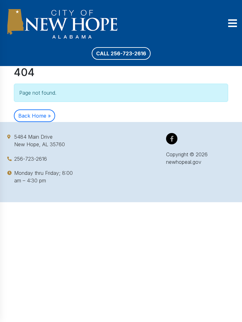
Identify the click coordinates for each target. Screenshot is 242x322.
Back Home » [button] (34, 116)
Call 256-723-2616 (121, 53)
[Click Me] (172, 139)
